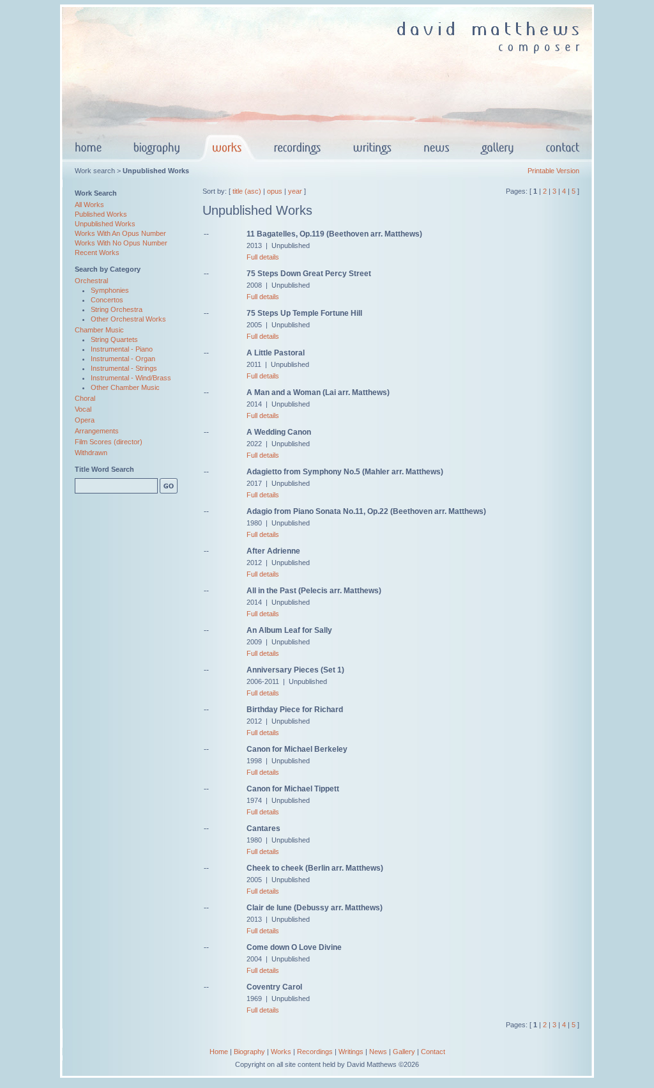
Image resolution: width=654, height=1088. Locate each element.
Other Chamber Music (125, 387)
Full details (263, 257)
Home (218, 1051)
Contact (433, 1051)
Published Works (101, 214)
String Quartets (114, 339)
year (295, 191)
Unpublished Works (105, 224)
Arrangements (97, 431)
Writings (350, 1051)
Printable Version (553, 171)
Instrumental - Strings (124, 368)
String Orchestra (116, 309)
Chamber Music (99, 330)
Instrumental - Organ (123, 358)
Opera (85, 420)
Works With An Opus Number (120, 233)
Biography (249, 1051)
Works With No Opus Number (121, 243)
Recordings (315, 1051)
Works (281, 1051)
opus (274, 191)
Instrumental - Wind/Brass (131, 378)
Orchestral (91, 280)
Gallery (404, 1051)
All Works (89, 204)
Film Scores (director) (108, 442)
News (378, 1051)
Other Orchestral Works (128, 319)
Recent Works (97, 252)
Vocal (83, 409)
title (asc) (246, 191)
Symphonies (110, 290)
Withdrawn (91, 452)
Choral (85, 398)
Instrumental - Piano (122, 349)
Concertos (107, 300)
